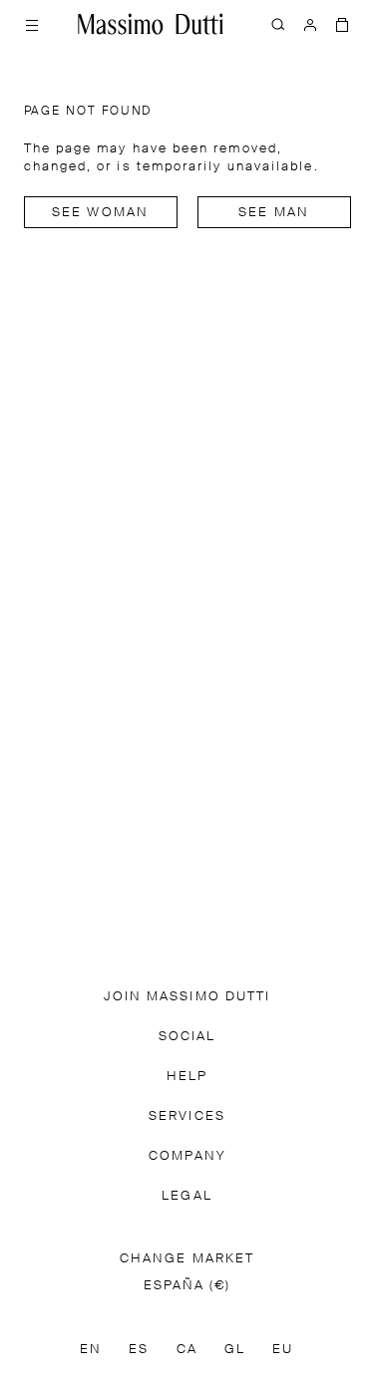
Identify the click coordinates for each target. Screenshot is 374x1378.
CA (187, 1349)
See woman (100, 212)
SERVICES (187, 1116)
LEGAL (186, 1196)
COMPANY (187, 1156)
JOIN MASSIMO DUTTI (187, 996)
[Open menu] (32, 24)
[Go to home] (150, 24)
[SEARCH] (278, 24)
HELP (187, 1076)
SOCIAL (187, 1036)
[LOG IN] (310, 24)
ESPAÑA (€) (187, 1285)
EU (282, 1349)
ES (139, 1349)
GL (234, 1349)
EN (91, 1349)
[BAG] (342, 24)
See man (273, 212)
